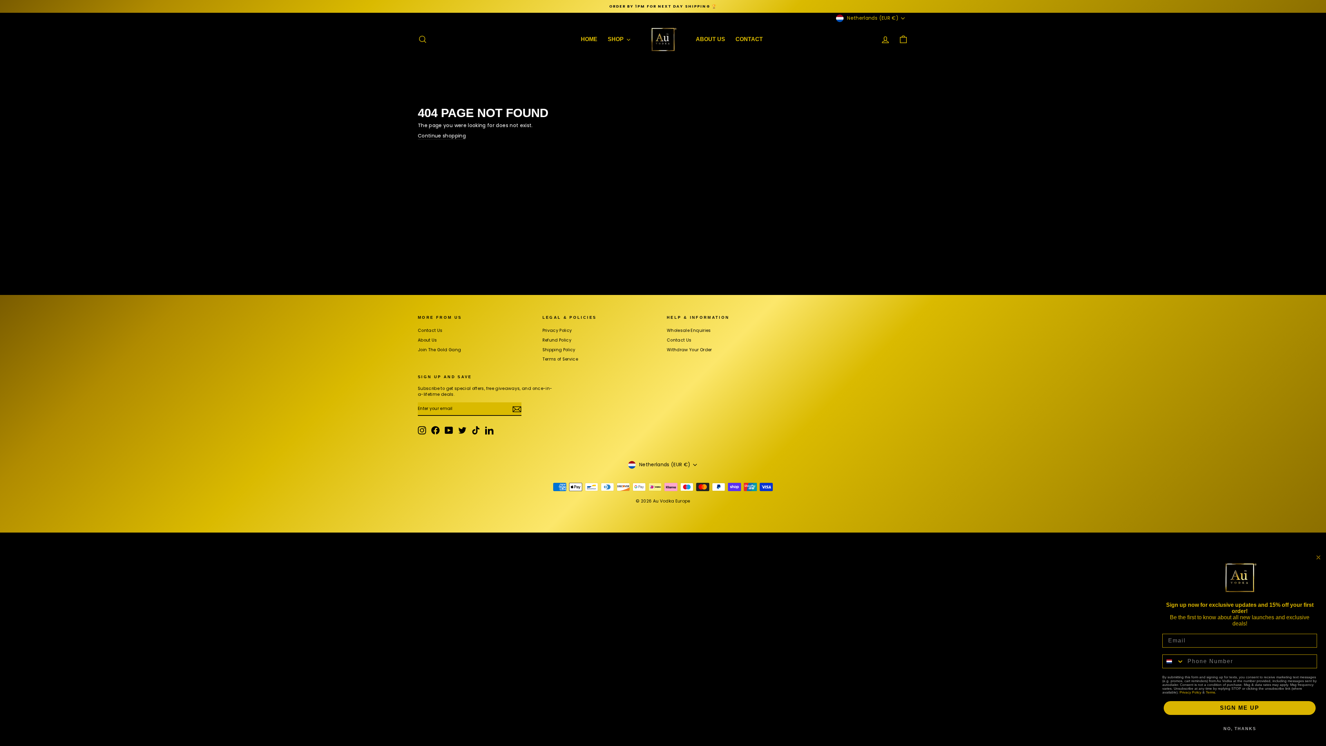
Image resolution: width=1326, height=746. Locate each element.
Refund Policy (557, 340)
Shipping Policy (559, 350)
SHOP (616, 39)
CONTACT (749, 39)
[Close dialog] (1318, 557)
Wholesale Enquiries (689, 330)
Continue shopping (442, 136)
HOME (589, 39)
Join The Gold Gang (439, 350)
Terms (1210, 692)
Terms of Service (560, 359)
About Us (427, 340)
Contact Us (430, 330)
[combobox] (1173, 661)
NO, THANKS (1239, 728)
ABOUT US (710, 39)
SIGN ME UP (1239, 708)
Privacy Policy (557, 330)
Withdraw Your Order (689, 350)
